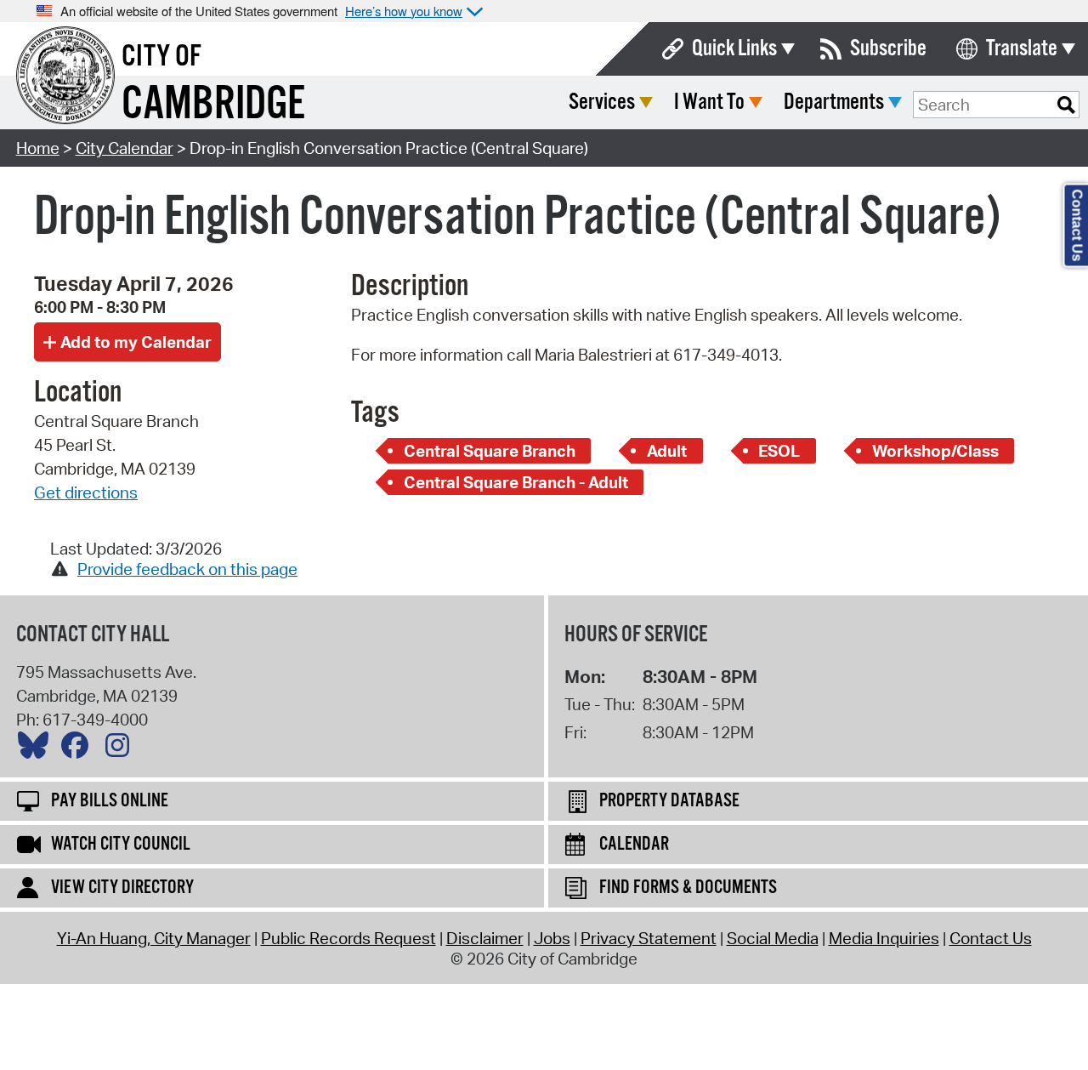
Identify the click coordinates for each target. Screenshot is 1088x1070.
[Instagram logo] (121, 749)
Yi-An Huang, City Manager (154, 938)
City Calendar (124, 148)
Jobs (552, 938)
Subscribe (888, 49)
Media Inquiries (884, 938)
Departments (834, 102)
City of (161, 57)
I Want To (709, 102)
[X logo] (37, 749)
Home (38, 148)
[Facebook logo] (79, 749)
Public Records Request (348, 938)
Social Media (773, 938)
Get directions (86, 492)
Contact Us (990, 938)
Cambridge (213, 105)
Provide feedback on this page (187, 569)
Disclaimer (485, 938)
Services (602, 102)
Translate (1021, 49)
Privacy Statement (649, 938)
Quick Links (734, 49)
